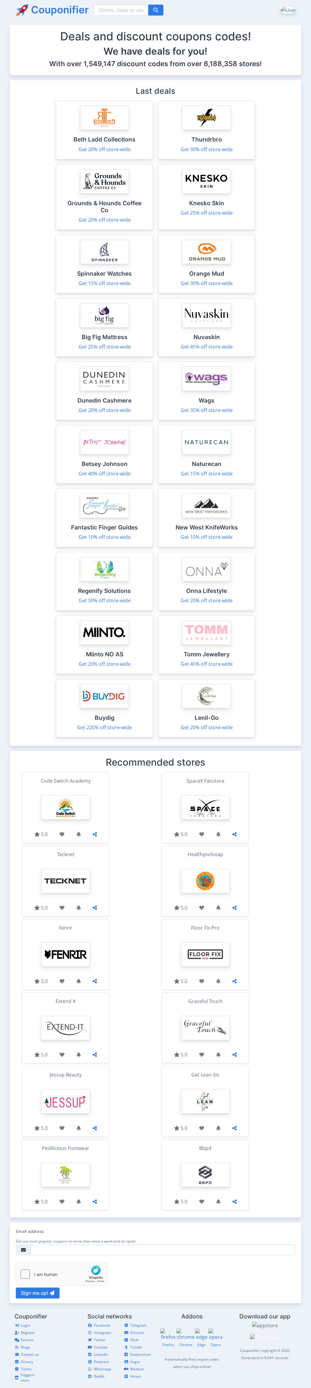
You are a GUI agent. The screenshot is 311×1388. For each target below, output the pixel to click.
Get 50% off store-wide (105, 600)
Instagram (102, 1332)
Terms (26, 1369)
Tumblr (136, 1347)
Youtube (101, 1347)
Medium (137, 1369)
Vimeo (135, 1376)
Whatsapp (102, 1369)
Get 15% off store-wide (105, 283)
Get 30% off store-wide (207, 149)
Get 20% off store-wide (105, 149)
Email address (30, 1231)
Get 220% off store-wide (104, 727)
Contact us (30, 1354)
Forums (27, 1339)
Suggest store (27, 1377)
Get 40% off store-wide (105, 473)
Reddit (99, 1376)
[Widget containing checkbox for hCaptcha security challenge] (62, 1274)
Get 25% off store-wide (207, 212)
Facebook (102, 1325)
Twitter (100, 1339)
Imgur (135, 1361)
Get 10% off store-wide (105, 537)
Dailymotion (140, 1354)
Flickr (134, 1339)
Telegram (138, 1325)
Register (28, 1332)
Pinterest (101, 1361)
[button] (287, 10)
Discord (136, 1332)
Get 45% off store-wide (207, 346)
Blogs (25, 1347)
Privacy (27, 1361)
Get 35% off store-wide (207, 410)
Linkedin (101, 1354)
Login (25, 1325)
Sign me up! (35, 1293)
